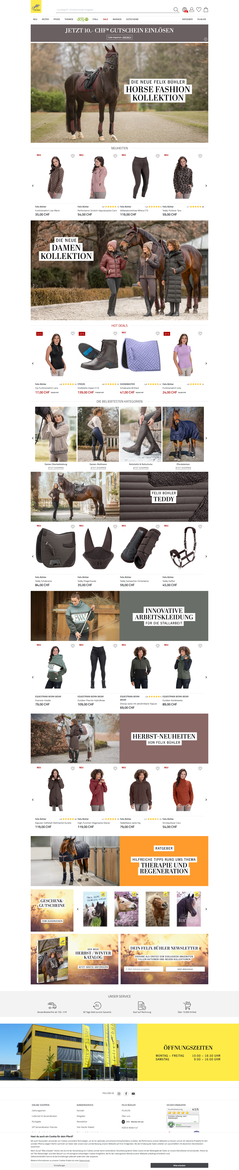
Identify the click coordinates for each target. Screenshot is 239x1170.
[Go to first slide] (206, 93)
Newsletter (82, 1121)
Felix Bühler (129, 1105)
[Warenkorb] (205, 9)
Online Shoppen (40, 1105)
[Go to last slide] (33, 185)
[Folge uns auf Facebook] (126, 1094)
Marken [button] (117, 19)
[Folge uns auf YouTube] (133, 1094)
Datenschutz (84, 1160)
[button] (83, 19)
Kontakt (80, 1110)
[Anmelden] (191, 9)
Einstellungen (59, 1165)
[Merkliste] (198, 9)
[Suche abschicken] (177, 10)
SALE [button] (105, 19)
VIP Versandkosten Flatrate (44, 1127)
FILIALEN (126, 1110)
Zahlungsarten (39, 1110)
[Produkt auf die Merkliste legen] (72, 155)
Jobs (133, 1121)
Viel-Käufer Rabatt (85, 1127)
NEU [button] (35, 19)
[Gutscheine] (52, 910)
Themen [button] (69, 19)
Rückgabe (36, 1121)
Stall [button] (95, 19)
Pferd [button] (57, 19)
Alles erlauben (179, 1165)
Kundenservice (85, 1105)
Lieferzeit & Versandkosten (44, 1116)
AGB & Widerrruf (130, 1127)
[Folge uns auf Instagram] (119, 1094)
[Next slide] (206, 185)
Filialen (201, 19)
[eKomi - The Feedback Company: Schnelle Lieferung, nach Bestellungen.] (183, 1117)
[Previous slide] (33, 93)
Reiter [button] (45, 19)
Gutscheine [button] (132, 19)
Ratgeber (81, 1116)
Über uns (126, 1116)
